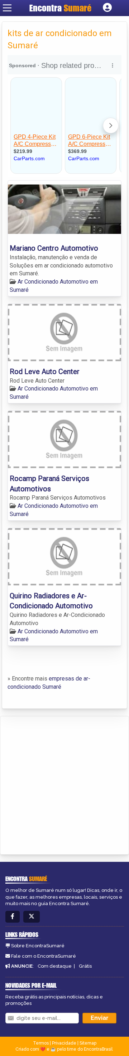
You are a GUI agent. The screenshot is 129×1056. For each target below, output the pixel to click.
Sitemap (88, 1043)
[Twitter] (31, 917)
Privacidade (64, 1043)
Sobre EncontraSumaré (37, 945)
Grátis (85, 966)
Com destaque (55, 966)
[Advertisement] (64, 784)
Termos (41, 1043)
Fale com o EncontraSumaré (43, 956)
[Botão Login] (107, 7)
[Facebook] (12, 917)
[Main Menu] (7, 8)
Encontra (60, 8)
